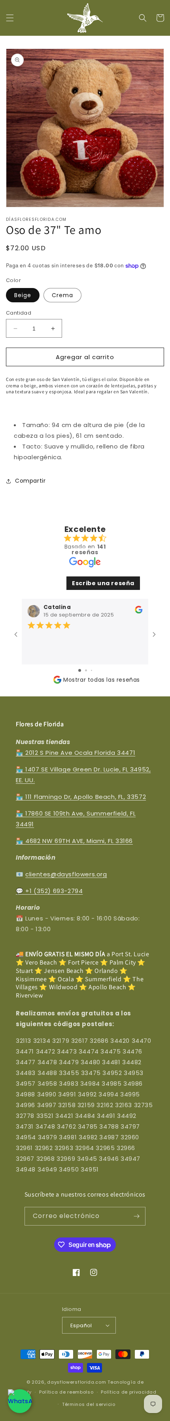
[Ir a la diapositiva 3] (91, 670)
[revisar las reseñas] (138, 612)
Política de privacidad (128, 1392)
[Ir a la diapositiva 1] (79, 670)
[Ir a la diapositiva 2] (86, 670)
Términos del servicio (88, 1404)
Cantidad (18, 313)
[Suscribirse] (136, 1216)
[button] (10, 18)
